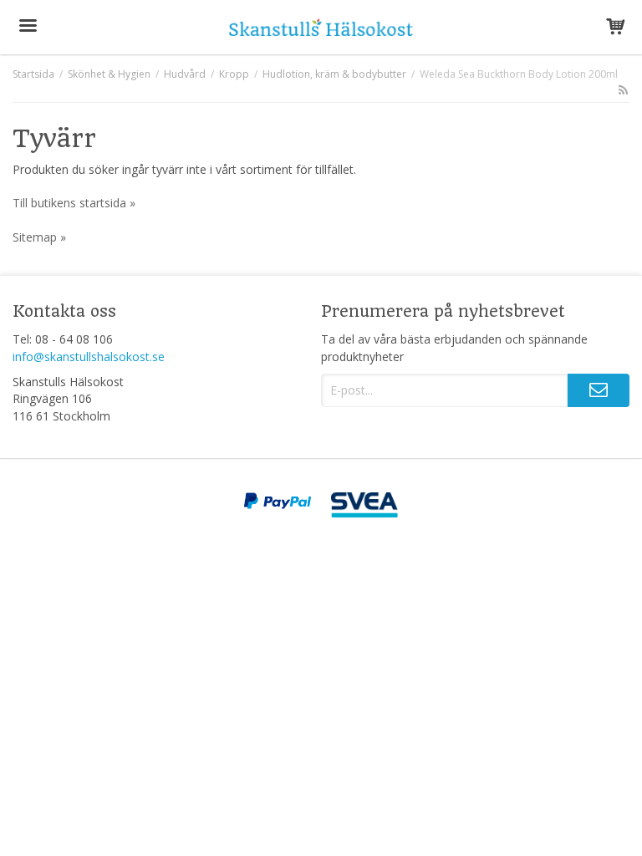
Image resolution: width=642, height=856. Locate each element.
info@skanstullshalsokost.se (89, 356)
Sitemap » (39, 237)
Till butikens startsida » (74, 203)
